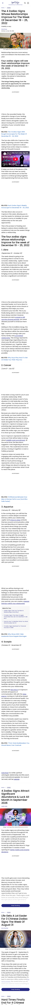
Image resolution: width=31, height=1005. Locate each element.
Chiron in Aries (15, 520)
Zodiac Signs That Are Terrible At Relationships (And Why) (14, 611)
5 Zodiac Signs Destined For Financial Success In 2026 (15, 626)
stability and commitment (15, 440)
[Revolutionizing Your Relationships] (15, 2)
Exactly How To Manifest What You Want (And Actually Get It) (16, 622)
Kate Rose (4, 29)
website (16, 779)
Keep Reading (15, 905)
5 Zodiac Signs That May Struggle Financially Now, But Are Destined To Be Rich (15, 616)
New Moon (14, 690)
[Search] (24, 3)
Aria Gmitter (4, 928)
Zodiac (9, 8)
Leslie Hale (4, 806)
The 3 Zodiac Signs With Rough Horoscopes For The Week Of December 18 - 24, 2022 (14, 134)
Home (2, 7)
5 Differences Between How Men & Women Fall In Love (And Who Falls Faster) (14, 499)
